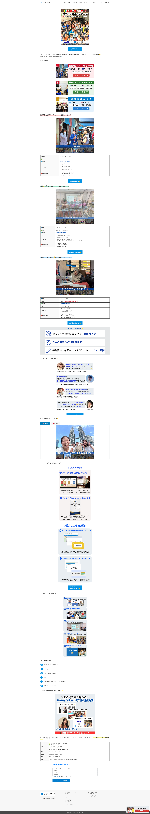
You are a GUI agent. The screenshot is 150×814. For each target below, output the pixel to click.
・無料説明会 (66, 793)
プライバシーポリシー (56, 776)
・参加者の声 (66, 795)
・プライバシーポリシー (68, 804)
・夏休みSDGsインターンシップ (70, 792)
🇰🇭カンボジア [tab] (55, 423)
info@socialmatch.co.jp (92, 796)
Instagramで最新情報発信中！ (49, 798)
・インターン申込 (67, 799)
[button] (75, 49)
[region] (75, 135)
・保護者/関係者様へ (68, 800)
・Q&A (65, 797)
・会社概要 (66, 803)
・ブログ (65, 796)
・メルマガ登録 (67, 801)
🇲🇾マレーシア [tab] (45, 423)
